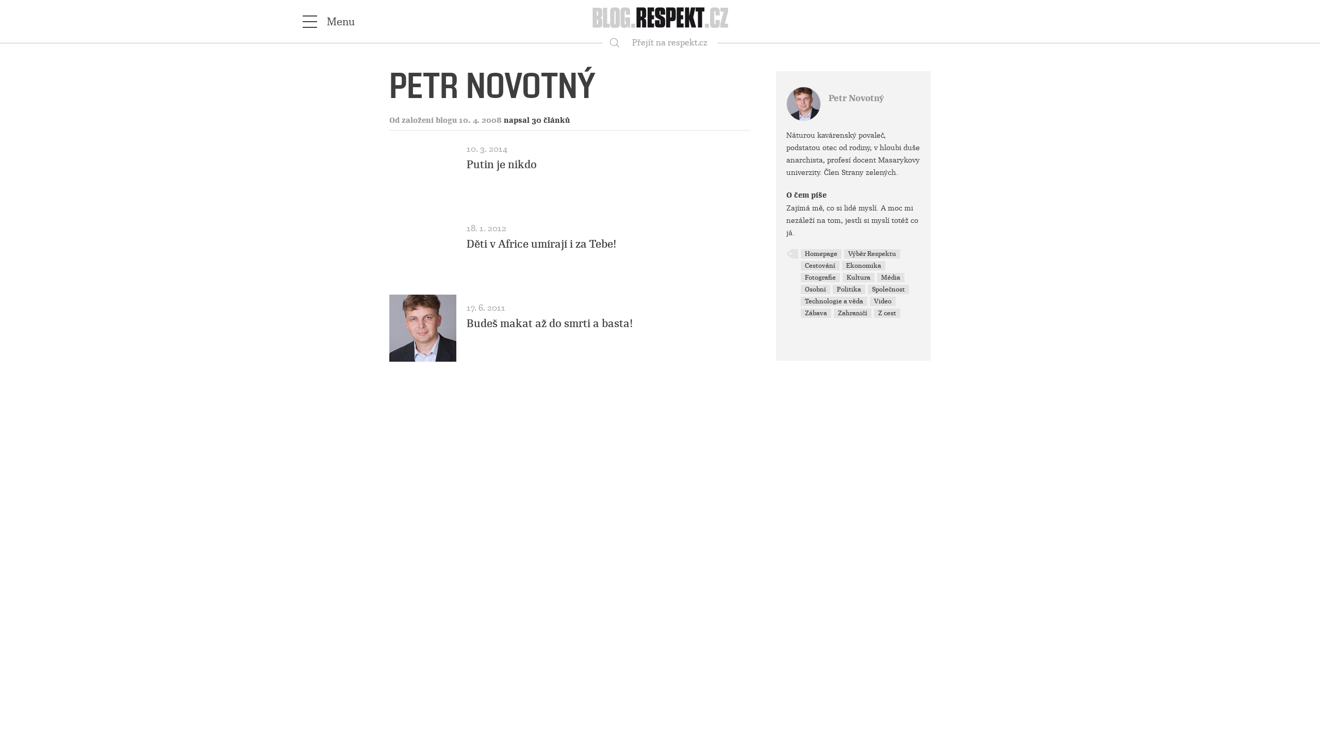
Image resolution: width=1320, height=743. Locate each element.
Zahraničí (852, 313)
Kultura (858, 277)
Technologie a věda (834, 301)
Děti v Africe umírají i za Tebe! (542, 244)
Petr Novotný (856, 98)
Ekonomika (863, 266)
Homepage (821, 254)
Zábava (816, 313)
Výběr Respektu (872, 254)
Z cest (887, 313)
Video (883, 301)
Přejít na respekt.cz (669, 42)
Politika (849, 289)
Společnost (888, 289)
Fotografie (820, 277)
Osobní (815, 289)
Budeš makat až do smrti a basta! (550, 323)
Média (890, 277)
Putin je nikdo (502, 164)
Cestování (820, 266)
